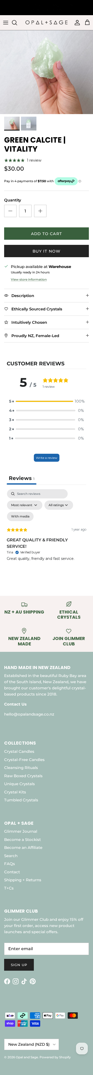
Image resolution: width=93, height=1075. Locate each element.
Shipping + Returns (22, 879)
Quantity (12, 200)
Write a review (46, 458)
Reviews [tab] (21, 478)
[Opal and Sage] (46, 22)
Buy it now (47, 251)
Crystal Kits (15, 792)
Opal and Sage (27, 1057)
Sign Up (19, 965)
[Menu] (5, 22)
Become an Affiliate (23, 847)
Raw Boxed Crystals (23, 775)
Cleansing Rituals (21, 767)
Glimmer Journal (20, 831)
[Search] (17, 22)
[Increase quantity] (40, 211)
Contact (12, 871)
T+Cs (9, 888)
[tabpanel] (46, 533)
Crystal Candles (19, 751)
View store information (29, 279)
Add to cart (46, 233)
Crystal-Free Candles (24, 759)
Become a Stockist (22, 839)
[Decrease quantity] (10, 211)
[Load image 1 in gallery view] (46, 72)
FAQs (9, 863)
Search (11, 855)
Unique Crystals (19, 783)
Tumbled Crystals (21, 800)
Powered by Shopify (55, 1057)
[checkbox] (20, 516)
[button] (46, 401)
